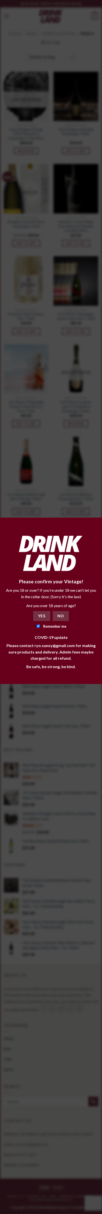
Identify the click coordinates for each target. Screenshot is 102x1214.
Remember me (54, 626)
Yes (41, 616)
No (60, 616)
